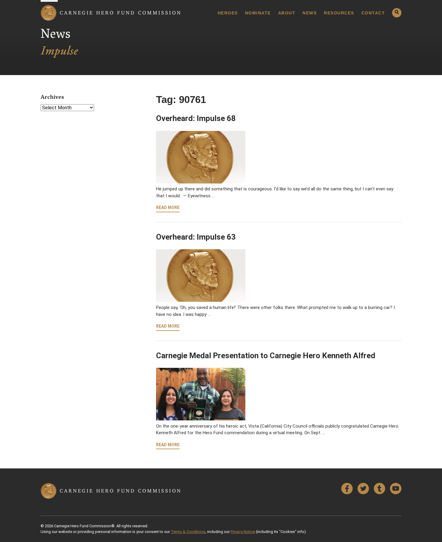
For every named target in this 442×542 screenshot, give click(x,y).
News (309, 13)
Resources (339, 13)
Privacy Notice (243, 531)
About (287, 13)
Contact (373, 13)
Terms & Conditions (188, 531)
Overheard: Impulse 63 (196, 236)
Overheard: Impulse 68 (196, 118)
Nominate (258, 13)
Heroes (228, 13)
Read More (168, 207)
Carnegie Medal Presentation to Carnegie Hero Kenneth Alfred (265, 355)
